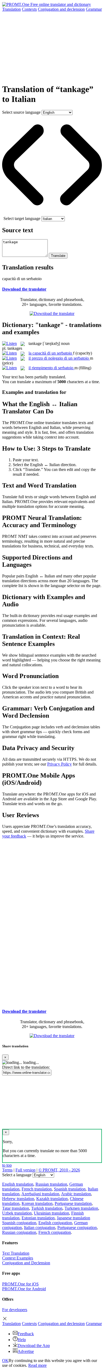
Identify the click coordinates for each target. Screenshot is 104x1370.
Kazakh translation (52, 1198)
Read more (37, 1365)
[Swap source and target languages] (52, 213)
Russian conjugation (19, 1232)
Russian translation (51, 1184)
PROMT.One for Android (24, 1289)
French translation (37, 1189)
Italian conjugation (39, 1227)
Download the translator (24, 289)
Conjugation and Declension (26, 1263)
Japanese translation (73, 1218)
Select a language (16, 1175)
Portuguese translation (73, 1203)
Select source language (21, 112)
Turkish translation (46, 1208)
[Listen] (9, 343)
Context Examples (17, 1258)
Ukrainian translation (51, 1213)
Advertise (26, 1351)
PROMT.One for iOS (20, 1284)
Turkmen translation (81, 1208)
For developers (14, 1309)
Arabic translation (76, 1194)
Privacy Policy (59, 764)
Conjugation (61, 9)
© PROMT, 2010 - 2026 (59, 1170)
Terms (7, 1170)
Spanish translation (70, 1189)
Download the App (34, 1345)
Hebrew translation (18, 1198)
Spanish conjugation (19, 1222)
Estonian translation (38, 1218)
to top (7, 1165)
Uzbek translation (17, 1213)
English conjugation (55, 1222)
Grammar (94, 9)
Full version (25, 1170)
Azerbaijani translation (40, 1194)
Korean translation (37, 1203)
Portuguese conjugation (77, 1227)
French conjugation (54, 1232)
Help (22, 1339)
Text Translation (15, 1253)
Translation (11, 9)
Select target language (21, 218)
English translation (17, 1184)
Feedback (26, 1333)
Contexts (29, 9)
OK (5, 1360)
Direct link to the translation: (26, 1067)
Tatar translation (15, 1208)
